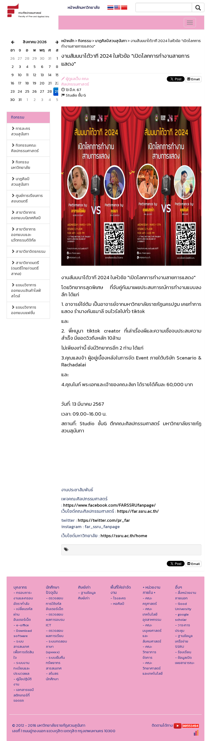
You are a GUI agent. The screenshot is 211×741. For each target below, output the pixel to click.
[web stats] (190, 725)
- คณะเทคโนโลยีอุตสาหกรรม (152, 614)
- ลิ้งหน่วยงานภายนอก (185, 595)
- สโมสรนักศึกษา (52, 676)
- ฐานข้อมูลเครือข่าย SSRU (184, 641)
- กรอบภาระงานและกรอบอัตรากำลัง (23, 598)
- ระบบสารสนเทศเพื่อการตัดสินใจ (23, 649)
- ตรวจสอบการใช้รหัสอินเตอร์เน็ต (54, 603)
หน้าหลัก (67, 41)
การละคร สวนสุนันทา (20, 131)
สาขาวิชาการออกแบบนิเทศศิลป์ (26, 215)
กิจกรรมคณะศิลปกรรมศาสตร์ (25, 148)
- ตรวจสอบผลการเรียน (54, 633)
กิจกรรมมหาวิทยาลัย (20, 165)
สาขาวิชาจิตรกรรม (30, 251)
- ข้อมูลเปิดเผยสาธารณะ (184, 660)
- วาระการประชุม (182, 627)
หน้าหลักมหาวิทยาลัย (84, 7)
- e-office (21, 625)
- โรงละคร (118, 598)
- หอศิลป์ (117, 603)
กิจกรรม (17, 117)
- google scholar (182, 617)
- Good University (183, 606)
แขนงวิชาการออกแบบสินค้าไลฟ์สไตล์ (26, 290)
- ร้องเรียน (183, 652)
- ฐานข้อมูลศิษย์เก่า (87, 595)
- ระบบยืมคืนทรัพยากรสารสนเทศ (55, 663)
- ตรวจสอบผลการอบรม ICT (55, 620)
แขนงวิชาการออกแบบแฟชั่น (23, 310)
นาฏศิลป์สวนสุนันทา (20, 181)
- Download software (22, 633)
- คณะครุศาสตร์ (150, 600)
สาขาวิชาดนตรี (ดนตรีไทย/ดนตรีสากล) (25, 268)
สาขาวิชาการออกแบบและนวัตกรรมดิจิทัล (23, 234)
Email (195, 79)
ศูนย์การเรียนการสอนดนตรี (27, 198)
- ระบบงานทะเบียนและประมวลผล (21, 668)
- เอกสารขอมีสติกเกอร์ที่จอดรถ (23, 695)
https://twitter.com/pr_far (104, 520)
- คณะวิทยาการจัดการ (149, 652)
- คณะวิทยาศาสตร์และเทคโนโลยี (153, 668)
